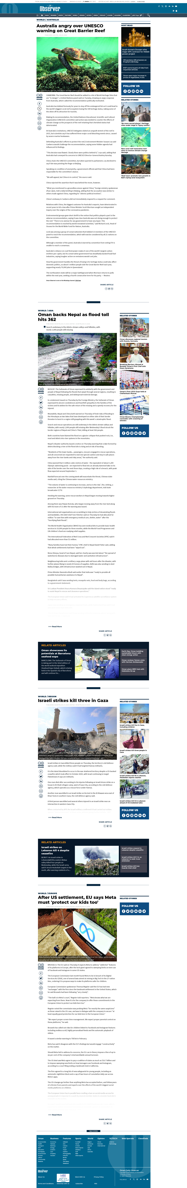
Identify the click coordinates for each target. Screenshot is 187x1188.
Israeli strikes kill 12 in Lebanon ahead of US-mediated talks (133, 802)
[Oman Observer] (47, 8)
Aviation (52, 1149)
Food (64, 1147)
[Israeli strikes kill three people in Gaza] (134, 739)
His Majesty (41, 1151)
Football (77, 1142)
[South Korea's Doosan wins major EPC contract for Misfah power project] (135, 37)
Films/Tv (65, 1155)
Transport (41, 1146)
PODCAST (102, 15)
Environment (42, 1153)
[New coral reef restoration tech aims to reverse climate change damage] (135, 137)
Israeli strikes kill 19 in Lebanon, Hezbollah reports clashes (133, 776)
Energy (52, 1147)
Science (111, 1142)
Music (64, 1159)
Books (65, 1157)
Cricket (77, 1146)
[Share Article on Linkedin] (39, 113)
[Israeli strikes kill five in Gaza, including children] (134, 713)
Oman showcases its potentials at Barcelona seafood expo (56, 653)
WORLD (75, 15)
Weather (40, 1161)
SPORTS (60, 15)
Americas (90, 1144)
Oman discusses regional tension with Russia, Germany (133, 340)
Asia (50, 310)
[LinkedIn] (172, 6)
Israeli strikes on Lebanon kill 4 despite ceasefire (55, 850)
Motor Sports (79, 1147)
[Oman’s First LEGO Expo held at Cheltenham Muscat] (134, 380)
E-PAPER (109, 15)
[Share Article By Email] (39, 122)
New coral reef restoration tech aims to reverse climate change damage (134, 150)
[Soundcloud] (169, 6)
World (41, 20)
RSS (95, 1183)
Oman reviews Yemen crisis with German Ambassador (133, 661)
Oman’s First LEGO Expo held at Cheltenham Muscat (133, 392)
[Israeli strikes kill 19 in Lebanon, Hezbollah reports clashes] (134, 764)
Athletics (78, 1149)
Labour (40, 1157)
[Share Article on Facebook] (39, 103)
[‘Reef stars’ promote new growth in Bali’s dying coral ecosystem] (135, 164)
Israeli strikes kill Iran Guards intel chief (131, 867)
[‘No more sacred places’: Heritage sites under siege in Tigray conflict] (135, 112)
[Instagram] (165, 6)
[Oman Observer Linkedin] (140, 433)
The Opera (66, 1161)
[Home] (42, 15)
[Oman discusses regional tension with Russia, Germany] (134, 327)
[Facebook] (159, 6)
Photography (67, 1153)
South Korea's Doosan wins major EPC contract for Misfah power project (136, 52)
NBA (76, 1153)
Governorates (42, 1142)
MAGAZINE (117, 15)
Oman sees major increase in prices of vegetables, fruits (134, 76)
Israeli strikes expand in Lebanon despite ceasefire (132, 849)
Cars (51, 1151)
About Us (41, 1177)
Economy (53, 1142)
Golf (76, 1151)
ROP (39, 1147)
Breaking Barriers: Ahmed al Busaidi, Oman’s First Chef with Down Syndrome (133, 366)
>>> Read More (55, 627)
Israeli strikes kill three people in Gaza (133, 751)
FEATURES (68, 15)
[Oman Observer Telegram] (144, 433)
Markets (52, 1144)
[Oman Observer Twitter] (128, 433)
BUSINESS (53, 15)
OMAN (47, 15)
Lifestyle (65, 1142)
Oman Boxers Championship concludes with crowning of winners (131, 419)
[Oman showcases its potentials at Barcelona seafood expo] (97, 663)
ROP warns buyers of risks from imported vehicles (135, 69)
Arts (64, 1144)
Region (52, 696)
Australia (90, 1151)
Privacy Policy (99, 1177)
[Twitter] (162, 6)
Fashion (65, 1151)
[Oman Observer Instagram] (132, 433)
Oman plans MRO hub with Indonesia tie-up (133, 670)
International (101, 1146)
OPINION (82, 15)
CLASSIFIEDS (126, 15)
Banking (52, 1146)
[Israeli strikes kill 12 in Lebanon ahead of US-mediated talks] (134, 789)
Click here (78, 280)
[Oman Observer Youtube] (136, 433)
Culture (65, 1146)
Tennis (77, 1144)
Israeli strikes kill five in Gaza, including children (132, 726)
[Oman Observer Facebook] (124, 433)
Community (41, 1159)
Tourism (40, 1155)
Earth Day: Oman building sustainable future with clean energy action (132, 653)
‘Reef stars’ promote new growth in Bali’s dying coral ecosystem (135, 177)
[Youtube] (176, 6)
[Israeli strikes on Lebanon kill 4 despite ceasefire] (97, 860)
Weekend (66, 1163)
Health (40, 1144)
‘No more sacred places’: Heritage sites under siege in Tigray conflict (135, 124)
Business (100, 1144)
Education (41, 1149)
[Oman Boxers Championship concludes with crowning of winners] (134, 405)
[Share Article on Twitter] (39, 109)
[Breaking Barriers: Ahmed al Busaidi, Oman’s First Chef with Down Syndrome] (134, 353)
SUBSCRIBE (141, 1)
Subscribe (79, 1183)
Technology (112, 1144)
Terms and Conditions (46, 1183)
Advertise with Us (63, 1183)
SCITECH (89, 15)
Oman (99, 1142)
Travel (64, 1149)
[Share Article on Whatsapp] (39, 117)
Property (53, 1153)
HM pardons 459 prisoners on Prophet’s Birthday (135, 61)
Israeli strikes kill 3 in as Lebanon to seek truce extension (132, 859)
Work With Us (80, 1177)
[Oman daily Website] (137, 15)
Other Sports (79, 1155)
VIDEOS (96, 15)
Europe (52, 893)
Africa (89, 1149)
